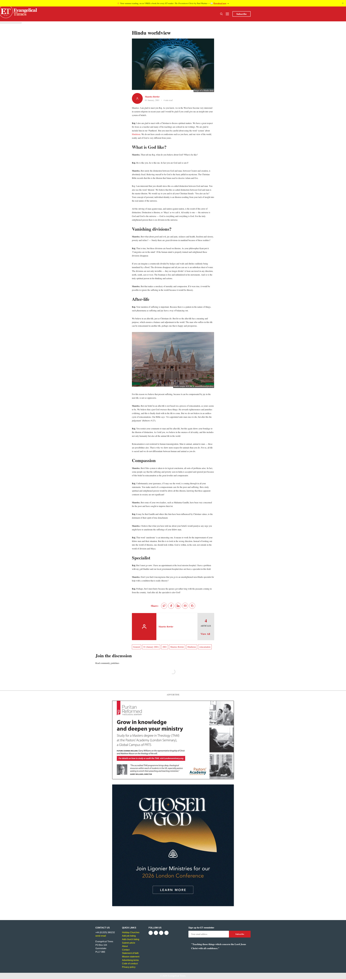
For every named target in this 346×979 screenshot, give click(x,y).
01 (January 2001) (151, 646)
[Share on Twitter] (164, 606)
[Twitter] (156, 933)
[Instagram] (161, 933)
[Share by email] (185, 606)
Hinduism (136, 134)
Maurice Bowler (152, 96)
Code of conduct (130, 963)
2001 (164, 646)
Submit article (128, 943)
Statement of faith (130, 953)
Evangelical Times (176, 976)
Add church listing (130, 939)
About (125, 946)
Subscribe (241, 14)
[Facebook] (151, 933)
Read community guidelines (107, 663)
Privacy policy (128, 967)
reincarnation (204, 646)
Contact (125, 950)
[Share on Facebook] (171, 606)
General (136, 646)
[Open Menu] (227, 14)
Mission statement (130, 956)
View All (205, 634)
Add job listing (129, 936)
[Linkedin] (166, 933)
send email (100, 936)
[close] (343, 3)
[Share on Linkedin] (178, 606)
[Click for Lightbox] (173, 359)
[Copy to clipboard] (192, 606)
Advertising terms (130, 960)
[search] (221, 14)
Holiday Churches (130, 932)
